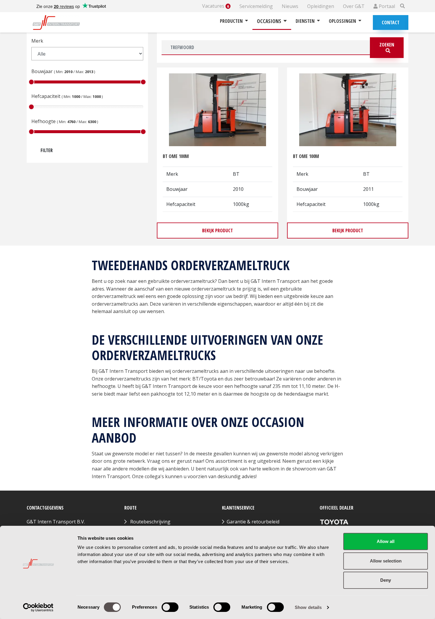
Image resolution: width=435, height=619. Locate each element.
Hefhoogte (64, 121)
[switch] (170, 607)
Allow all (385, 541)
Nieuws (290, 6)
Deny (385, 580)
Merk (37, 41)
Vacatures (215, 6)
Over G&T (354, 6)
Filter (47, 150)
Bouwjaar (63, 71)
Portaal (386, 6)
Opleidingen (320, 6)
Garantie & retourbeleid (253, 521)
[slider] (31, 82)
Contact (390, 22)
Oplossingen (342, 21)
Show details (308, 607)
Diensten (305, 21)
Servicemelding (256, 6)
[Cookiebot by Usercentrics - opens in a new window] (38, 607)
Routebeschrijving (150, 521)
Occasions (269, 21)
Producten (231, 21)
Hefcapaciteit (67, 96)
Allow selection (386, 560)
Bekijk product (217, 230)
